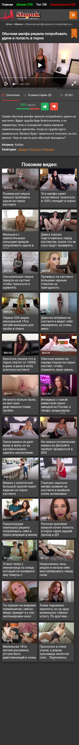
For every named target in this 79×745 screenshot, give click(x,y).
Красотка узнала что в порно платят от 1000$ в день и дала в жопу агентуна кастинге (19, 364)
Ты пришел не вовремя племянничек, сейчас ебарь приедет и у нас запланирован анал (19, 611)
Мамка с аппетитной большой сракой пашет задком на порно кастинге (19, 488)
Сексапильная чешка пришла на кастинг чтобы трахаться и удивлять (18, 282)
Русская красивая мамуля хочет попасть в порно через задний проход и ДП (57, 529)
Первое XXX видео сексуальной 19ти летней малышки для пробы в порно (18, 323)
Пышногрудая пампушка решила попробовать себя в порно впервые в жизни (20, 529)
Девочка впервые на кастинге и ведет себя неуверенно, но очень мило (57, 323)
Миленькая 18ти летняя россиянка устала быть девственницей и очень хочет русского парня (19, 652)
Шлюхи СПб (24, 4)
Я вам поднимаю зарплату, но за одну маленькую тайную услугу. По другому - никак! (54, 611)
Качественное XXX (63, 4)
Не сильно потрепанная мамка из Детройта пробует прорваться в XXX (58, 447)
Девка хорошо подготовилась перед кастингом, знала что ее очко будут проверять (58, 240)
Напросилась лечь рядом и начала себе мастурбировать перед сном (56, 569)
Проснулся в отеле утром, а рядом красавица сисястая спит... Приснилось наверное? (54, 652)
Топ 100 (41, 4)
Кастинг (35, 149)
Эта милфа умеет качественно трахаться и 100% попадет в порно (58, 197)
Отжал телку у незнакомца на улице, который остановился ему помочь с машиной (19, 570)
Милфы (49, 149)
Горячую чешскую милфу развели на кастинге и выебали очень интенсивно (55, 488)
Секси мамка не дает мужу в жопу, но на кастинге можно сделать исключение (18, 447)
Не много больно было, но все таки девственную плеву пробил (19, 405)
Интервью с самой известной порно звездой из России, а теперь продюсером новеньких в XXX (56, 405)
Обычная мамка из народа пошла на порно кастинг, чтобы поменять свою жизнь (58, 364)
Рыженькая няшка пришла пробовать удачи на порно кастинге (16, 199)
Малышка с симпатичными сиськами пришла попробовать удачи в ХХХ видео (18, 240)
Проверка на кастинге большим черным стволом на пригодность (57, 282)
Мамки (23, 149)
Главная (7, 4)
